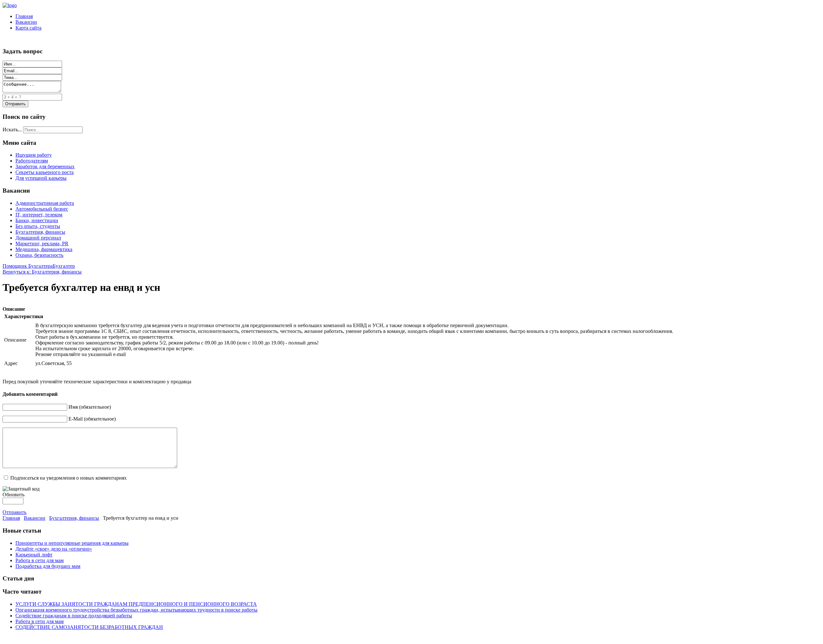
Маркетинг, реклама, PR (41, 243)
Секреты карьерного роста (44, 172)
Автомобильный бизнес (41, 209)
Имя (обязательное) (89, 407)
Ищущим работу (33, 155)
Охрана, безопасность (39, 255)
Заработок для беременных (45, 166)
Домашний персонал (38, 237)
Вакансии (26, 22)
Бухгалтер (64, 266)
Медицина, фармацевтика (43, 249)
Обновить (13, 494)
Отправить (14, 512)
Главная (24, 16)
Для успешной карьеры (41, 178)
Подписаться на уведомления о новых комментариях (68, 478)
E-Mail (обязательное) (92, 419)
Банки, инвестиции (36, 220)
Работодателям (31, 160)
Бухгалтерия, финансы (40, 232)
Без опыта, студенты (37, 226)
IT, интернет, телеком (38, 214)
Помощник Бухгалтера (28, 266)
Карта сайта (28, 27)
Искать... (12, 129)
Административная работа (44, 203)
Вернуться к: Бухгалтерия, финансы (42, 271)
